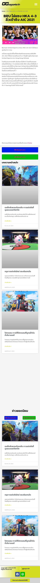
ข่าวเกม (29, 143)
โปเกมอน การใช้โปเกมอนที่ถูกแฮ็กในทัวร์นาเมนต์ (20, 334)
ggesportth (26, 568)
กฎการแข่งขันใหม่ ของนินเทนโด (18, 271)
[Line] (22, 574)
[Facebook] (17, 574)
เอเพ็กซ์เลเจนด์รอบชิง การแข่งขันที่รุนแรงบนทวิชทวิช (19, 208)
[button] (36, 4)
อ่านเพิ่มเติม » (8, 221)
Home (3, 11)
